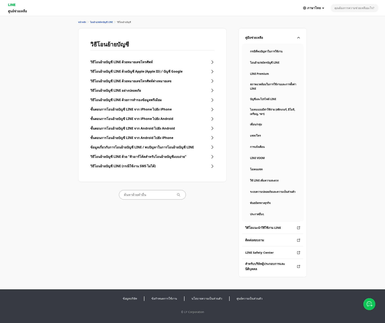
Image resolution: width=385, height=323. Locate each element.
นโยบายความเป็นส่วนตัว (206, 298)
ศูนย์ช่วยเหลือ (17, 11)
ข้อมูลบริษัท (130, 298)
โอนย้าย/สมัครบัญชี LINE (101, 22)
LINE (11, 5)
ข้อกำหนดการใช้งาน (164, 298)
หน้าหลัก (82, 22)
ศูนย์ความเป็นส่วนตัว (249, 298)
